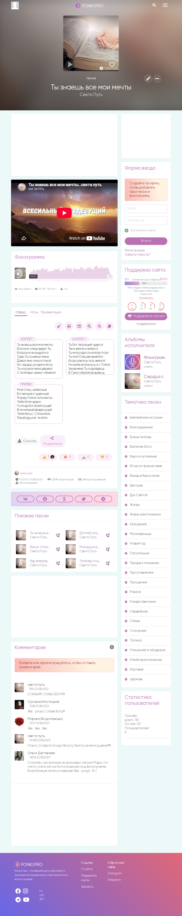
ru (41, 890)
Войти (146, 241)
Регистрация (135, 250)
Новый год (137, 543)
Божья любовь (140, 437)
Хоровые (137, 669)
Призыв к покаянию (144, 563)
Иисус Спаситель (43, 547)
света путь (25, 473)
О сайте (87, 869)
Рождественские (143, 601)
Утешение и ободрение (148, 650)
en (42, 899)
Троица (136, 640)
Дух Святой (138, 495)
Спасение (138, 630)
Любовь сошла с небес (97, 561)
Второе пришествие (146, 466)
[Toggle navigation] (165, 5)
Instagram (115, 873)
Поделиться (53, 444)
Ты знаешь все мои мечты (49, 533)
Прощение (138, 582)
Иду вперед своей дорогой (50, 561)
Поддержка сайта (89, 878)
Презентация (51, 312)
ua (42, 895)
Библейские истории (146, 417)
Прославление (141, 572)
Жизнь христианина (145, 514)
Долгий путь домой (94, 533)
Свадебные (139, 611)
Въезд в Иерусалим (145, 475)
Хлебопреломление (146, 660)
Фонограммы (157, 357)
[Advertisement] (64, 145)
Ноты (34, 312)
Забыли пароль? (137, 254)
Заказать (87, 886)
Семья (135, 621)
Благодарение (141, 427)
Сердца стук (157, 376)
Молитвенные (140, 534)
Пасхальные (139, 553)
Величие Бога (140, 446)
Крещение (138, 524)
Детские (136, 485)
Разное (135, 592)
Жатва (135, 505)
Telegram (114, 879)
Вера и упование (143, 456)
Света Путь (91, 94)
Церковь (136, 679)
